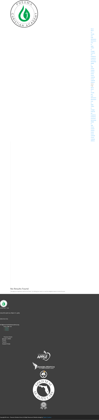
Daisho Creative (47, 417)
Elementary (93, 61)
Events (92, 73)
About (92, 29)
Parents (92, 72)
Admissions (93, 39)
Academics (93, 56)
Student (92, 70)
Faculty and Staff (92, 35)
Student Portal (6, 344)
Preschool (93, 60)
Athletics (93, 82)
